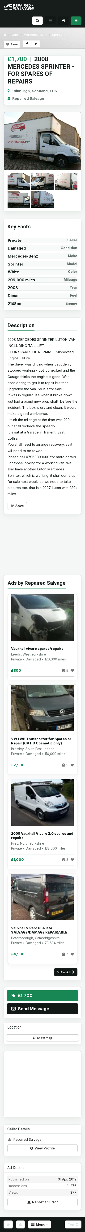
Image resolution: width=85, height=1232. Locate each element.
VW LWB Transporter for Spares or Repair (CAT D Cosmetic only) (41, 741)
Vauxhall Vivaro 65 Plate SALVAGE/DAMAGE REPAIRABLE (39, 930)
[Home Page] (8, 1224)
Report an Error (44, 1202)
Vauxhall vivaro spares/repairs (37, 649)
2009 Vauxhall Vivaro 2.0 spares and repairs (42, 835)
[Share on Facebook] (27, 43)
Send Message (32, 1008)
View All (64, 972)
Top (72, 1224)
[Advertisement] (42, 548)
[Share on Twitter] (35, 43)
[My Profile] (20, 1224)
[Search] (37, 20)
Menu (40, 1224)
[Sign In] (63, 20)
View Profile (44, 1148)
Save (13, 44)
